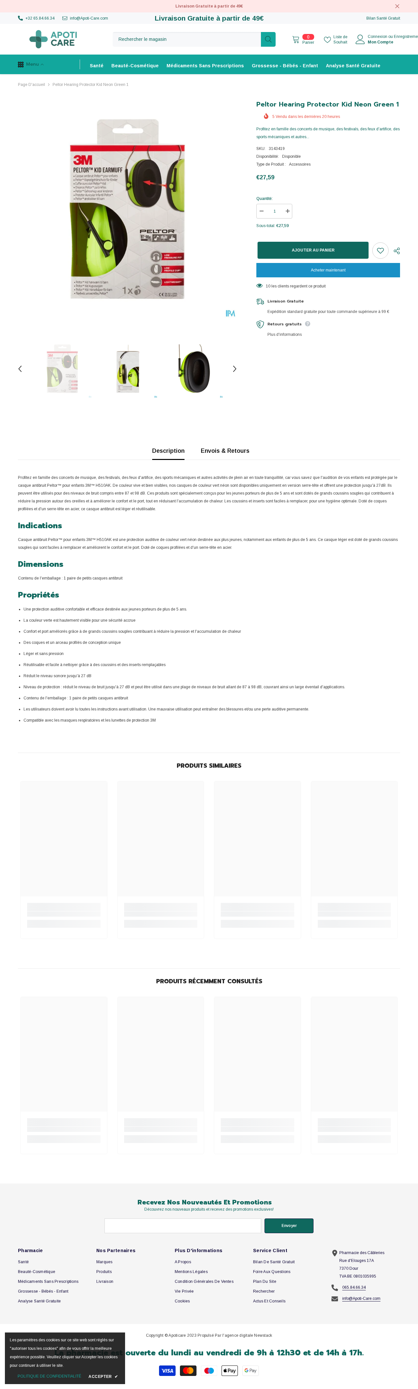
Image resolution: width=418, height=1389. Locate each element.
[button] (20, 369)
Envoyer (289, 1225)
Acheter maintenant (328, 270)
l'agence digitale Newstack (247, 1335)
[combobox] (187, 39)
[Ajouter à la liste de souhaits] (380, 250)
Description (168, 451)
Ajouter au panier (312, 250)
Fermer (397, 6)
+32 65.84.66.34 (40, 18)
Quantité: (264, 198)
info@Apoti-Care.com (89, 18)
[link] (64, 914)
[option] (127, 209)
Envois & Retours (225, 451)
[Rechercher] (194, 39)
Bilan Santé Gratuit (383, 18)
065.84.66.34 (354, 1287)
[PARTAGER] (394, 251)
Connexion (377, 37)
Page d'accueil (31, 84)
